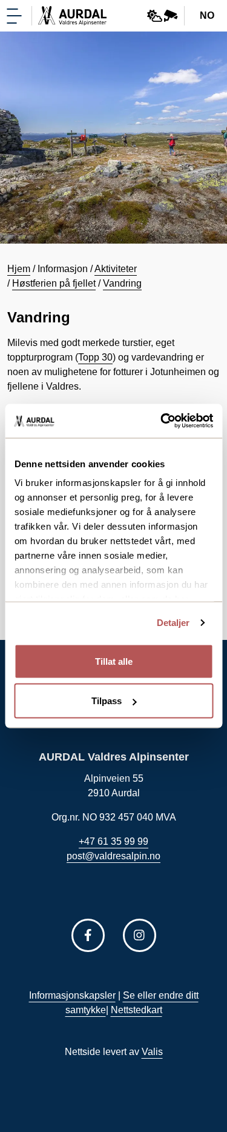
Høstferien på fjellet (54, 283)
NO (207, 15)
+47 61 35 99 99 (113, 841)
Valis (152, 1052)
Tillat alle (114, 661)
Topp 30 (95, 357)
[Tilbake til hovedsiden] (72, 15)
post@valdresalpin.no (113, 856)
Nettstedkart (136, 1010)
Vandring (122, 283)
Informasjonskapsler (72, 995)
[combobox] (208, 16)
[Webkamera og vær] (162, 16)
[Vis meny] (14, 16)
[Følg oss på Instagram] (139, 935)
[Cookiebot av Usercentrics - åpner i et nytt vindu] (161, 421)
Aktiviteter (115, 269)
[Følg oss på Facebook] (88, 935)
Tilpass (106, 701)
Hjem (18, 269)
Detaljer (173, 623)
